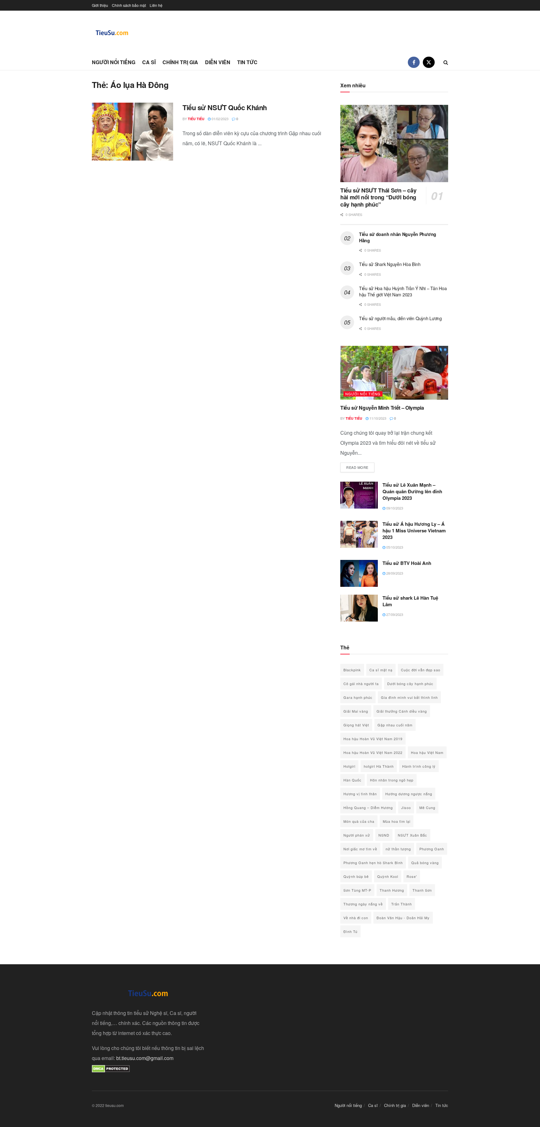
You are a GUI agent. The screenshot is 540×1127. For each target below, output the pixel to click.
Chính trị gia (180, 62)
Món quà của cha (358, 821)
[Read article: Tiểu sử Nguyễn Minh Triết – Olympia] (394, 373)
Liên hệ (156, 5)
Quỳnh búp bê (356, 876)
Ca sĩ (149, 62)
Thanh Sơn (422, 890)
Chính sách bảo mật (129, 5)
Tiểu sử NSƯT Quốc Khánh (224, 107)
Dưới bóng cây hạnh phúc (410, 683)
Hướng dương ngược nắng (408, 793)
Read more (360, 467)
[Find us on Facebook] (414, 62)
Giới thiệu (100, 5)
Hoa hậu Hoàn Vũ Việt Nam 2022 (372, 752)
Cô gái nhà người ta (361, 683)
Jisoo (406, 807)
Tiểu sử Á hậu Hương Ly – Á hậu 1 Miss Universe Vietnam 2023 (414, 530)
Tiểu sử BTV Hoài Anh (406, 563)
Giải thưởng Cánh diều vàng (402, 711)
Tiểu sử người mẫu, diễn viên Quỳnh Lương (400, 318)
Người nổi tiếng (113, 62)
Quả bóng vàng (425, 862)
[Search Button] (445, 62)
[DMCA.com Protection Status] (111, 1068)
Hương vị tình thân (360, 793)
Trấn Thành (401, 903)
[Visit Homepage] (112, 33)
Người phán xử (356, 835)
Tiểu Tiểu (196, 118)
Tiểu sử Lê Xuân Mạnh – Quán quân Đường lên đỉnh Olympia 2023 (412, 491)
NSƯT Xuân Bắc (412, 835)
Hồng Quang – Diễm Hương (368, 807)
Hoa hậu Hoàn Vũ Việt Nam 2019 (372, 738)
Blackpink (352, 669)
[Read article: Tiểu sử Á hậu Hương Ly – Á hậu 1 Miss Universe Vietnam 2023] (359, 534)
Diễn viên (217, 62)
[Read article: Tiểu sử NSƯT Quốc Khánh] (132, 132)
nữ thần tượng (398, 848)
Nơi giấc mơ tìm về (360, 848)
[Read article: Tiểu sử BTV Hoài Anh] (359, 573)
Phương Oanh (431, 848)
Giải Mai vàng (355, 711)
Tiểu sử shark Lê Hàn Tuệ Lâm (410, 601)
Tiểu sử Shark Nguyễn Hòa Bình (390, 264)
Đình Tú (350, 931)
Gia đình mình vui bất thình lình (409, 697)
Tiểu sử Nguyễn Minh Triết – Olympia (382, 407)
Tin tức (247, 62)
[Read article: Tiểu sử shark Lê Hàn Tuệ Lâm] (359, 608)
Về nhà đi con (355, 917)
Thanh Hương (392, 890)
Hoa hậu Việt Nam (427, 752)
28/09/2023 (394, 573)
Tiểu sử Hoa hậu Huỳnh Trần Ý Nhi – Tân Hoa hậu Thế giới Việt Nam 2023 (403, 291)
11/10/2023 (377, 418)
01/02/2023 (219, 118)
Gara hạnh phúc (357, 697)
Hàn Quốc (352, 779)
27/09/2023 (394, 614)
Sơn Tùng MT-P (357, 890)
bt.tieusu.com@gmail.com (144, 1058)
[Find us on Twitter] (429, 62)
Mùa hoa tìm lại (396, 821)
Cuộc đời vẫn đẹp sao (420, 669)
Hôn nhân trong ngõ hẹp (391, 779)
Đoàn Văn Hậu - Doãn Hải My (403, 917)
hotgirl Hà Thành (379, 766)
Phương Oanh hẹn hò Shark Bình (373, 862)
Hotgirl (349, 766)
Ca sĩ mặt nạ (380, 669)
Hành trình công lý (419, 766)
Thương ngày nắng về (363, 903)
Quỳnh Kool (387, 876)
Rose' (412, 876)
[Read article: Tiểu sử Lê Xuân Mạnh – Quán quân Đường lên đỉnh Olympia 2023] (359, 495)
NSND (383, 835)
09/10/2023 (394, 507)
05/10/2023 (394, 547)
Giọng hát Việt (356, 724)
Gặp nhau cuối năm (395, 724)
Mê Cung (427, 807)
